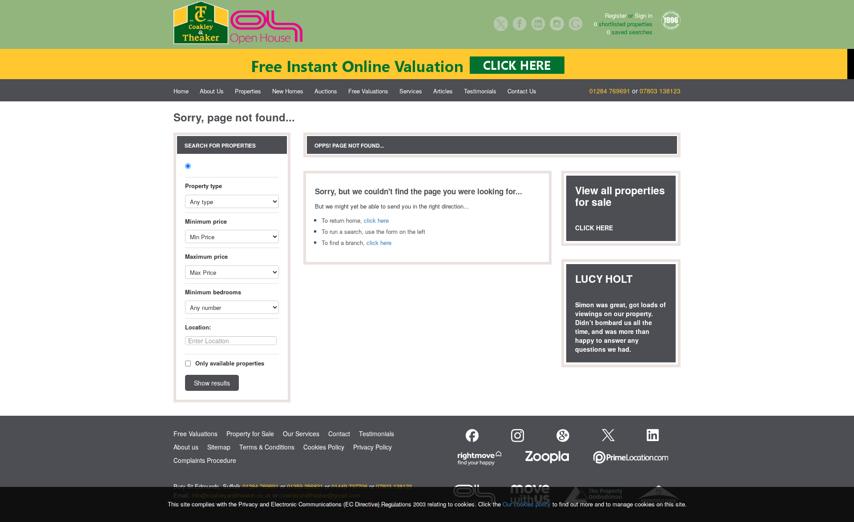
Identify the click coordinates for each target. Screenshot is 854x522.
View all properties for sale (620, 196)
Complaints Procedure (204, 460)
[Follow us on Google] (562, 435)
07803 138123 (660, 90)
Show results (212, 382)
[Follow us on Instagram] (517, 435)
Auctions (325, 91)
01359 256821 (305, 486)
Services (410, 91)
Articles (443, 91)
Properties (248, 91)
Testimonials (480, 91)
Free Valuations (368, 91)
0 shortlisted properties (623, 24)
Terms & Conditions (266, 446)
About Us (212, 91)
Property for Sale (250, 433)
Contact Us (522, 91)
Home (181, 91)
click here (376, 220)
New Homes (287, 91)
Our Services (301, 433)
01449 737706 (349, 486)
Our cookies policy (527, 504)
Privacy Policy (372, 446)
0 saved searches (630, 32)
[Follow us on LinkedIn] (653, 435)
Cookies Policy (323, 446)
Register (615, 15)
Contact (339, 433)
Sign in (644, 15)
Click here (594, 227)
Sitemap (218, 446)
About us (185, 446)
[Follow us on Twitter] (608, 434)
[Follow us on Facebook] (472, 435)
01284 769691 (609, 90)
